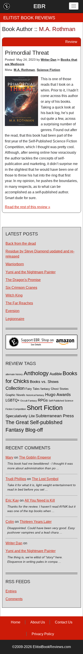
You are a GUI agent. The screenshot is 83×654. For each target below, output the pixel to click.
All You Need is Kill (40, 500)
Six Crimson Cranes (21, 287)
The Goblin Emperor (35, 457)
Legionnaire (15, 319)
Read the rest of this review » (27, 207)
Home (15, 622)
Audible (56, 374)
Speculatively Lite (20, 416)
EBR (39, 6)
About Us (37, 622)
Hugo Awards (58, 394)
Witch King (14, 295)
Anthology (36, 373)
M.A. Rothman (24, 70)
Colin (10, 522)
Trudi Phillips (16, 479)
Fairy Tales (32, 388)
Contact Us (63, 622)
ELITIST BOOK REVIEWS (29, 18)
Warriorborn (15, 264)
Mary (9, 457)
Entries (11, 591)
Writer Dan (48, 59)
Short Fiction (45, 407)
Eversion (12, 311)
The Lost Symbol (45, 479)
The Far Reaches (19, 303)
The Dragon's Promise (23, 280)
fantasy (45, 388)
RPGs (43, 400)
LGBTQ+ (12, 400)
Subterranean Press (55, 415)
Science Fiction (48, 70)
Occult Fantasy (28, 400)
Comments (14, 599)
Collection (15, 388)
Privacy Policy (43, 634)
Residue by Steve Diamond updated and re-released (40, 253)
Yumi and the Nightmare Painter (31, 272)
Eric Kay (12, 500)
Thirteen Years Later (36, 522)
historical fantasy (35, 395)
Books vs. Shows (44, 382)
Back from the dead (21, 243)
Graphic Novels (15, 395)
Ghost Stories (60, 388)
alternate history (14, 374)
